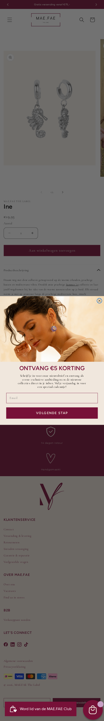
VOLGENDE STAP (52, 413)
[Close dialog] (99, 300)
